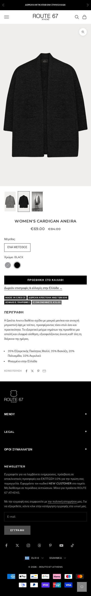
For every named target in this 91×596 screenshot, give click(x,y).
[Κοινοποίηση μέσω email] (44, 371)
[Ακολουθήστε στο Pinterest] (50, 545)
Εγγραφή (17, 530)
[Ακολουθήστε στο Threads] (39, 545)
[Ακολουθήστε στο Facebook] (6, 545)
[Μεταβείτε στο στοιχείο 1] (10, 201)
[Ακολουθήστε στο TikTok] (72, 545)
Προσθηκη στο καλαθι (45, 280)
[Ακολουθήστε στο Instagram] (28, 545)
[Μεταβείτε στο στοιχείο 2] (24, 201)
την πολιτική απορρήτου (62, 502)
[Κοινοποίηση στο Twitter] (32, 371)
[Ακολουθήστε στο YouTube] (61, 545)
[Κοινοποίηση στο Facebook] (26, 371)
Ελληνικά (56, 557)
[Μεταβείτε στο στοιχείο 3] (37, 201)
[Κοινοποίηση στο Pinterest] (38, 371)
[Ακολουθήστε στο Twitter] (17, 545)
